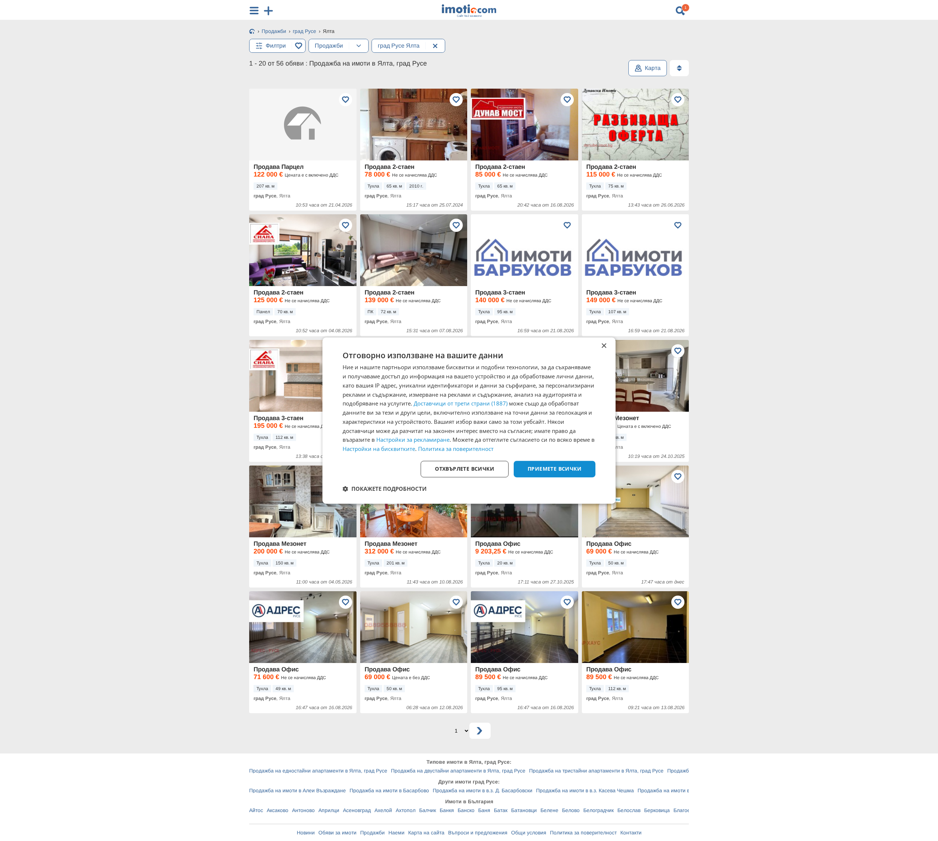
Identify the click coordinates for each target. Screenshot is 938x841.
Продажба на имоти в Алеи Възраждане (297, 790)
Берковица (657, 810)
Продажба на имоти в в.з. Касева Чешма (585, 790)
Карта (653, 68)
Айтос (256, 810)
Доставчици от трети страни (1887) (460, 403)
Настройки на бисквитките (379, 448)
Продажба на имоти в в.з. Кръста (677, 790)
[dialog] (469, 420)
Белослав (628, 810)
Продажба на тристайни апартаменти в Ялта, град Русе (596, 771)
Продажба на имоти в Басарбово (389, 790)
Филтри (276, 45)
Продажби (372, 832)
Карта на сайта (426, 832)
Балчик (427, 810)
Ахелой (383, 810)
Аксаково (277, 810)
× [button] (603, 346)
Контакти (631, 832)
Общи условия (528, 832)
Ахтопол (406, 810)
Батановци (524, 810)
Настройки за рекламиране (413, 440)
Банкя (447, 810)
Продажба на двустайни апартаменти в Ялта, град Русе (458, 771)
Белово (571, 810)
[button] (384, 489)
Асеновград (357, 810)
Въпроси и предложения (477, 832)
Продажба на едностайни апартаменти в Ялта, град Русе (318, 771)
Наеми (396, 832)
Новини (306, 832)
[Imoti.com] (252, 32)
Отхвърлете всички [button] (464, 468)
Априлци (328, 810)
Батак (500, 810)
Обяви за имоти (337, 832)
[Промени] (358, 45)
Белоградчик (598, 810)
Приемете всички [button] (554, 468)
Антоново (303, 810)
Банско (466, 810)
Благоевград (688, 810)
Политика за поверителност (583, 832)
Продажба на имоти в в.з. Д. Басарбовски (482, 790)
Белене (549, 810)
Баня (484, 810)
